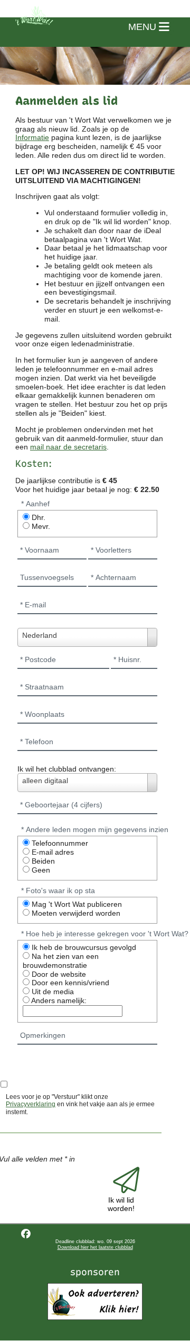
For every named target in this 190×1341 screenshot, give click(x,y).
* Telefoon (36, 741)
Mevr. (40, 526)
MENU (143, 27)
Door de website (58, 974)
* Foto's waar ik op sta (58, 890)
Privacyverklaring (30, 1104)
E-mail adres (52, 852)
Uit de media (52, 991)
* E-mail (33, 605)
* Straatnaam (42, 687)
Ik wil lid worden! (121, 1204)
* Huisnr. (127, 659)
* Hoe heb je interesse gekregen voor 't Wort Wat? (104, 933)
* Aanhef (35, 503)
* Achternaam (113, 577)
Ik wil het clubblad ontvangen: (66, 769)
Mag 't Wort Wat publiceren (76, 904)
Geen (40, 870)
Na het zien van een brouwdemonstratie (61, 960)
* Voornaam (39, 550)
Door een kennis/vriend (69, 982)
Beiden (42, 861)
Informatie (32, 137)
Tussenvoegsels (47, 577)
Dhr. (37, 517)
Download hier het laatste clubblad (95, 1247)
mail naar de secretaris (68, 447)
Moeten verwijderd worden (75, 913)
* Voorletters (111, 550)
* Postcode (38, 659)
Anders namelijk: (58, 1000)
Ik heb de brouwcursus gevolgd (83, 947)
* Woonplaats (42, 714)
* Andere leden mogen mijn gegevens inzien (94, 829)
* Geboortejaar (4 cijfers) (61, 804)
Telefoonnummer (59, 843)
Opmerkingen (42, 1035)
